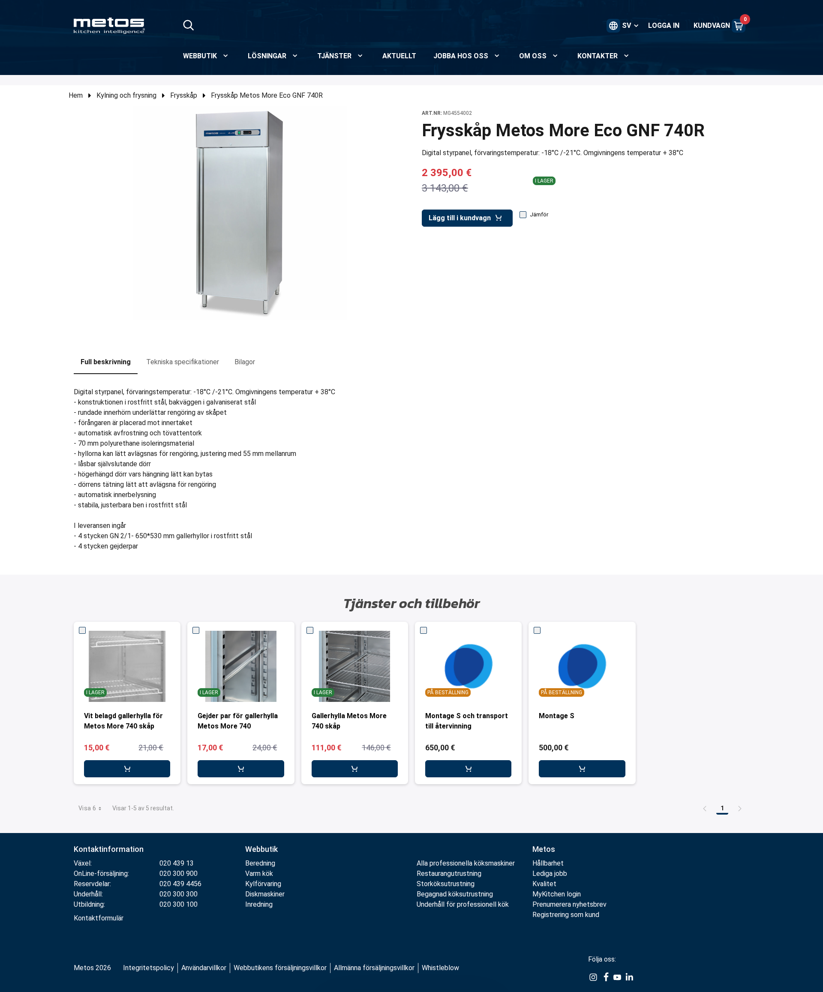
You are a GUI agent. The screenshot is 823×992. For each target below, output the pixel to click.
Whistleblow (440, 968)
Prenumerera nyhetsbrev (569, 904)
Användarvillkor (203, 968)
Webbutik (261, 849)
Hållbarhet (548, 863)
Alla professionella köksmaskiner (466, 863)
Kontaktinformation (109, 849)
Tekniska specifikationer (182, 362)
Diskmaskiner (265, 894)
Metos (543, 849)
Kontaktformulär (98, 918)
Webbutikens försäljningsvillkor (280, 968)
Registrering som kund (565, 915)
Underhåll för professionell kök (463, 904)
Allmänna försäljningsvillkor (374, 968)
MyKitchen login (556, 894)
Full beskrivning (106, 362)
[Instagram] (593, 976)
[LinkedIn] (629, 976)
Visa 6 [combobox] (87, 808)
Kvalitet (544, 884)
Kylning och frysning (126, 95)
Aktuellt (399, 56)
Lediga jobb (549, 873)
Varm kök (259, 873)
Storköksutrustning (446, 884)
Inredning (259, 904)
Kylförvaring (263, 884)
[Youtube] (617, 976)
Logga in (663, 25)
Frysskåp (183, 95)
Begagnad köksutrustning (455, 894)
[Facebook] (605, 976)
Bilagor (244, 362)
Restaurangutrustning (449, 873)
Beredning (260, 863)
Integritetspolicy (148, 968)
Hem (76, 95)
